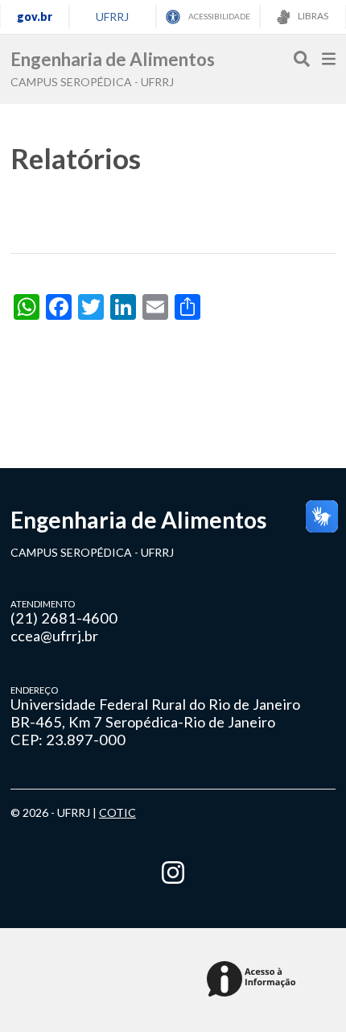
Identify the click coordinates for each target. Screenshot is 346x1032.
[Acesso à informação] (254, 980)
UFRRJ (112, 16)
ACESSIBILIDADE (218, 16)
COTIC (117, 812)
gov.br (34, 16)
